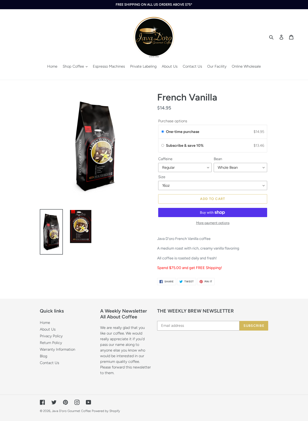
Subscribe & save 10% (185, 145)
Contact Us (49, 362)
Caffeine (165, 159)
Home (45, 322)
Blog (43, 356)
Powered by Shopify (106, 411)
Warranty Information (57, 349)
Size (161, 177)
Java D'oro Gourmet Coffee (71, 411)
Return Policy (51, 342)
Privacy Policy (51, 336)
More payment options (212, 223)
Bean (218, 159)
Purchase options (172, 121)
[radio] (162, 132)
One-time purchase (182, 131)
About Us (48, 329)
